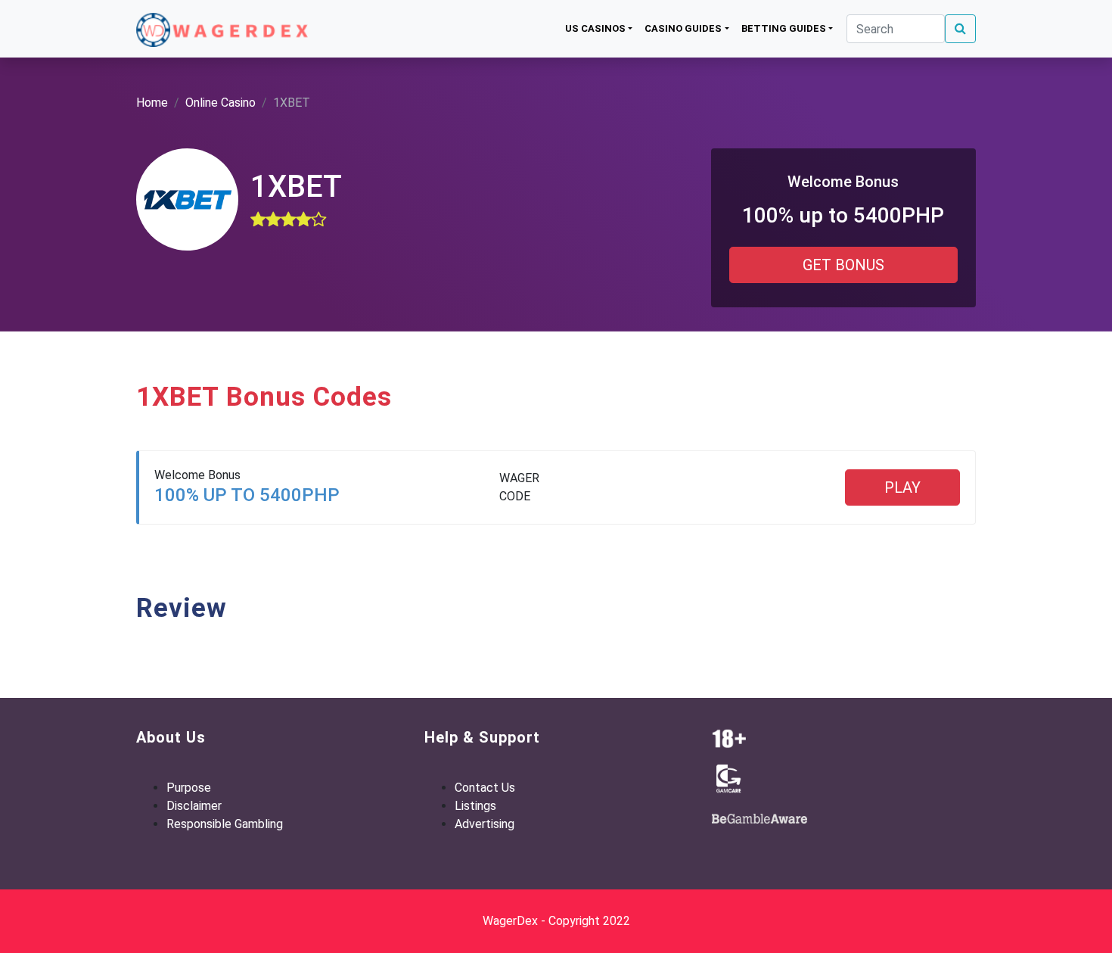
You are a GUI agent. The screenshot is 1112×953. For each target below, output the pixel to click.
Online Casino (220, 102)
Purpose (188, 787)
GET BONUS (843, 265)
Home (152, 102)
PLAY (902, 487)
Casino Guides (683, 28)
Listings (475, 806)
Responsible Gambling (224, 824)
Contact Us (485, 787)
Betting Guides (783, 28)
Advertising (484, 824)
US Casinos (595, 28)
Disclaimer (194, 806)
